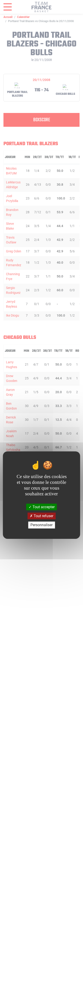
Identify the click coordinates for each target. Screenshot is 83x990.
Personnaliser (41, 525)
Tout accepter (43, 507)
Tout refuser (43, 516)
